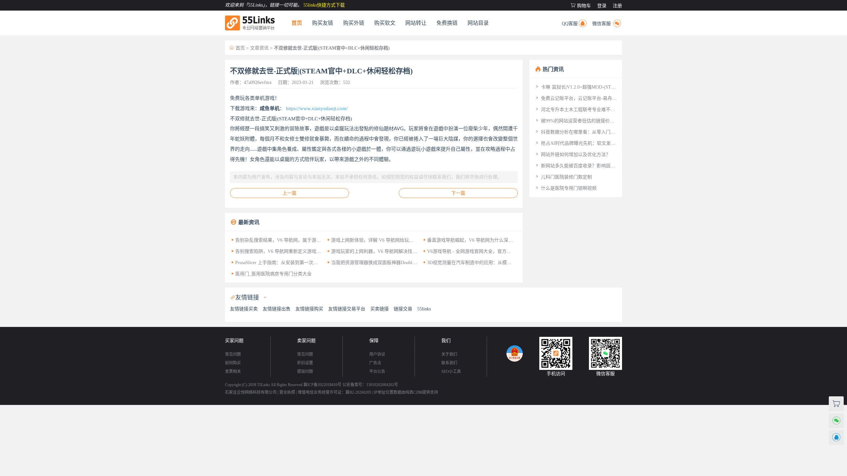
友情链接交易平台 (346, 308)
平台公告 (377, 371)
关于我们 (449, 354)
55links (424, 308)
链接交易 (403, 308)
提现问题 (305, 371)
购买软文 (384, 23)
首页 (296, 23)
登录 (601, 5)
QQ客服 (575, 22)
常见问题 (233, 354)
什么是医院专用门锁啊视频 (565, 188)
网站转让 (415, 23)
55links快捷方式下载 (324, 5)
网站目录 (478, 23)
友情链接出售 (276, 308)
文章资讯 (259, 48)
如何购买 (233, 363)
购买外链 (353, 23)
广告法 (375, 363)
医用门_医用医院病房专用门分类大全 (271, 273)
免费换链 (447, 23)
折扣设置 (305, 363)
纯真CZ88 (413, 392)
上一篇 (289, 193)
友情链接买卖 (244, 308)
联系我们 (449, 363)
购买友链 (322, 23)
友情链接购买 (309, 308)
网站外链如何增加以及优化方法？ (572, 154)
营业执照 (287, 392)
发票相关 (233, 371)
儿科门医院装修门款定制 (563, 177)
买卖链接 (379, 308)
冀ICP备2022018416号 (322, 384)
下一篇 (458, 193)
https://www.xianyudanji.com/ (317, 108)
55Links (263, 384)
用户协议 (377, 354)
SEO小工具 (451, 371)
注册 (617, 5)
